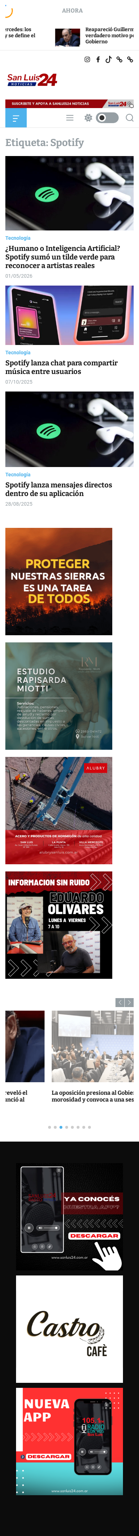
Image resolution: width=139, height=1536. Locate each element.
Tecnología (18, 237)
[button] (119, 1002)
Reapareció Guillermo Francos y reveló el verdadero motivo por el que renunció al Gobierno (86, 35)
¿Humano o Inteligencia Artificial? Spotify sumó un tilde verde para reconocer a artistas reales (62, 257)
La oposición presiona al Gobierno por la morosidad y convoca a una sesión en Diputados (69, 1096)
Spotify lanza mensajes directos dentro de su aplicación (58, 489)
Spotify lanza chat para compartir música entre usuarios (61, 367)
